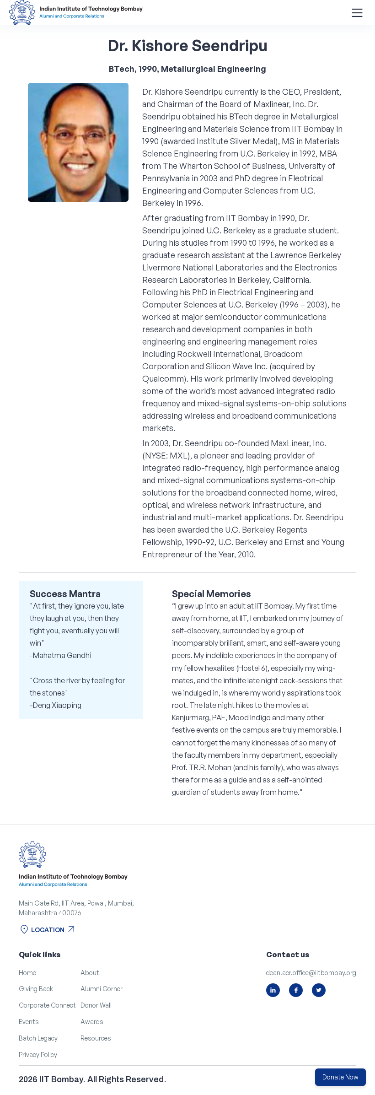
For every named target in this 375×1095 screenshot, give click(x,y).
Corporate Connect (47, 1005)
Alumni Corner (101, 989)
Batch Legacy (38, 1038)
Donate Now (340, 1077)
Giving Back (36, 989)
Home (27, 972)
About (89, 972)
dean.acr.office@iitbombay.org (311, 972)
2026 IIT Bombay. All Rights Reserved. (92, 1079)
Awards (91, 1021)
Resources (95, 1038)
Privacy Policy (38, 1054)
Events (29, 1021)
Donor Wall (96, 1005)
